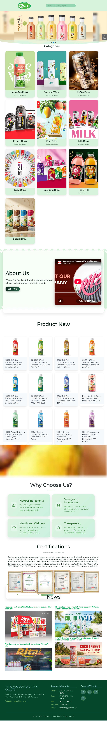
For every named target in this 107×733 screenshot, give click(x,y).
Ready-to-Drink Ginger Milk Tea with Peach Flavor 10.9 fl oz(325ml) (91, 398)
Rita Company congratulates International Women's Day (26, 645)
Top (104, 38)
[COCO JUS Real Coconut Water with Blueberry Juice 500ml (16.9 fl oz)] (66, 383)
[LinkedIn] (89, 692)
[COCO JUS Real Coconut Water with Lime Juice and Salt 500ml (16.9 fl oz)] (15, 383)
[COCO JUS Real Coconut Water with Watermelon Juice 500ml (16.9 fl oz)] (15, 347)
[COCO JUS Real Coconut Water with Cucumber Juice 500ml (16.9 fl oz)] (40, 383)
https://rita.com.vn (20, 701)
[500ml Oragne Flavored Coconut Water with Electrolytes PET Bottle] (66, 419)
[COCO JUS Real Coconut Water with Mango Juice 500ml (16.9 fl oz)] (92, 347)
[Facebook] (83, 692)
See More (12, 289)
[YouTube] (83, 698)
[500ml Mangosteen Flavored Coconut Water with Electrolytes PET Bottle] (92, 419)
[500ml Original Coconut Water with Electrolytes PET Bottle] (40, 419)
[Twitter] (95, 692)
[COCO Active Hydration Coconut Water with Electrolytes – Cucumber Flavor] (15, 419)
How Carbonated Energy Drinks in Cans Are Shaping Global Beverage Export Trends (77, 639)
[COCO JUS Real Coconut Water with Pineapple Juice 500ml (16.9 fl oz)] (40, 347)
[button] (51, 42)
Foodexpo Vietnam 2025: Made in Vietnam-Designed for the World (28, 608)
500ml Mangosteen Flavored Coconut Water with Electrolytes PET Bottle (90, 436)
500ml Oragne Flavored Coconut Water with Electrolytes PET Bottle (64, 436)
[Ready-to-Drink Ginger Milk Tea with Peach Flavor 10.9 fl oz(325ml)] (92, 383)
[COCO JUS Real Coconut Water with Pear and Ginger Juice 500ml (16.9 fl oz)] (66, 347)
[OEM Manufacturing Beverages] (24, 5)
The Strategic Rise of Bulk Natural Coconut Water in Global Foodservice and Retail (77, 608)
